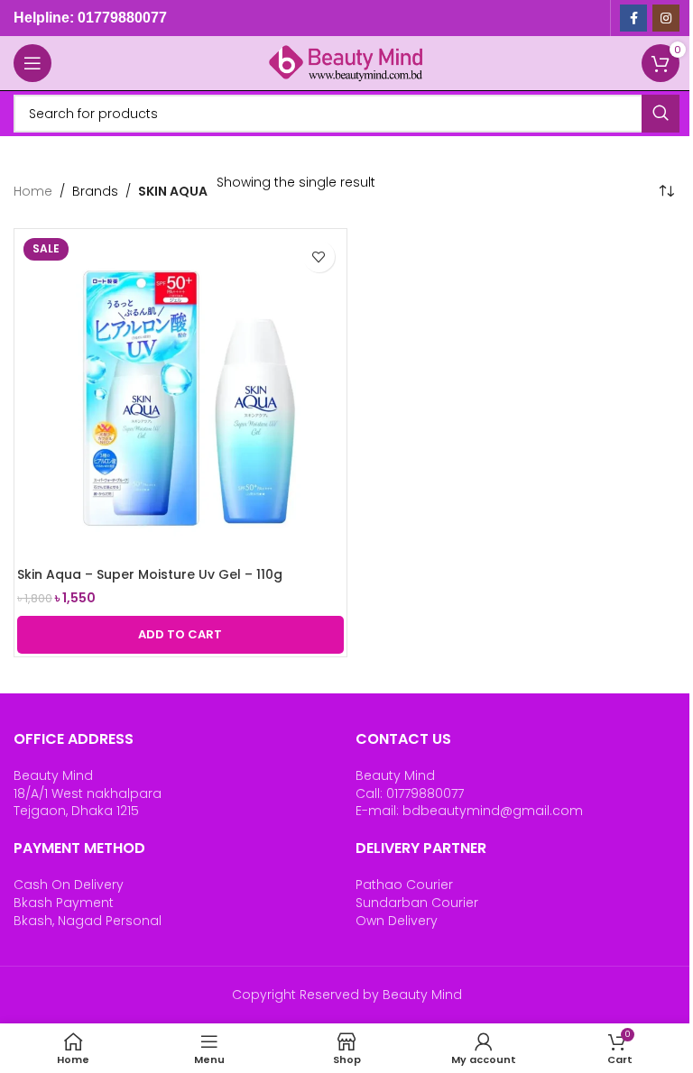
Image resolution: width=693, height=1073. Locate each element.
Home (33, 191)
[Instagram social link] (665, 18)
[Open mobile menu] (32, 63)
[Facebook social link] (633, 18)
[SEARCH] (660, 114)
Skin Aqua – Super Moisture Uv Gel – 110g (149, 574)
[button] (180, 635)
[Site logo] (346, 62)
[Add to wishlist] (319, 256)
